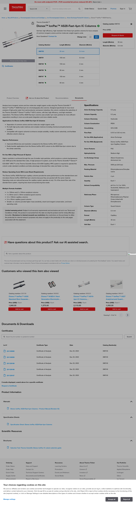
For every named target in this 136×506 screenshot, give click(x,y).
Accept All (111, 499)
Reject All (126, 499)
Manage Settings (9, 499)
